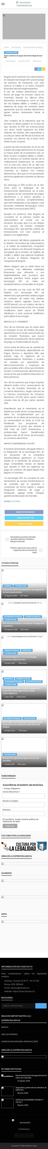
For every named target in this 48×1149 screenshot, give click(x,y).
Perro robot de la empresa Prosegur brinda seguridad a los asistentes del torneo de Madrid (22, 724)
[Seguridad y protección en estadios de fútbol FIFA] (7, 1091)
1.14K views (22, 730)
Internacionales (12, 718)
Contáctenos (24, 1129)
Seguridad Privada (13, 616)
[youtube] (31, 1135)
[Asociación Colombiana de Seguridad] (24, 1122)
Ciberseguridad (11, 650)
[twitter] (21, 1135)
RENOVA (4, 1027)
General (8, 586)
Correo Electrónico (11, 791)
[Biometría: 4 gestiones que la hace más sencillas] (24, 752)
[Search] (44, 4)
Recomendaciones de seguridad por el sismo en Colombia (31, 1076)
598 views (37, 61)
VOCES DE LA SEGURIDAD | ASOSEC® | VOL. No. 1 (29, 1101)
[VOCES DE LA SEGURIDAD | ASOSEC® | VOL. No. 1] (7, 1103)
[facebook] (16, 1135)
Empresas (26, 650)
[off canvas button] (3, 4)
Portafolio (15, 501)
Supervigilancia (33, 616)
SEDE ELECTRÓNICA (9, 1034)
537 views (24, 596)
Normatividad (23, 679)
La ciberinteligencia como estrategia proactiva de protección (20, 658)
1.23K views (22, 663)
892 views (25, 629)
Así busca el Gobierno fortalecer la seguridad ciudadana (23, 624)
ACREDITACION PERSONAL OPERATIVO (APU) (19, 1041)
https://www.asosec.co (24, 991)
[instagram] (26, 1135)
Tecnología (11, 52)
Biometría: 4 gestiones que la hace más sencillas (21, 759)
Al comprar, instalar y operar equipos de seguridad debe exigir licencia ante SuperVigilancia (21, 691)
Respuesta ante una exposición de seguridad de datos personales (23, 590)
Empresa (6, 810)
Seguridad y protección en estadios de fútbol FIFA (31, 1089)
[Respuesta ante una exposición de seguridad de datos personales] (24, 583)
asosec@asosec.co (20, 988)
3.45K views (21, 697)
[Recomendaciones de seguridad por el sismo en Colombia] (7, 1075)
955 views (22, 764)
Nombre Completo (10, 801)
